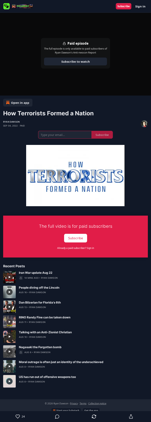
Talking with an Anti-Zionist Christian (45, 332)
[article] (75, 277)
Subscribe (123, 6)
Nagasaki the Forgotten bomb (40, 347)
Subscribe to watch (75, 61)
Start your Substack (67, 410)
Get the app (91, 410)
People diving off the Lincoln (39, 287)
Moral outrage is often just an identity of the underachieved (61, 362)
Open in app (20, 103)
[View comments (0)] (57, 416)
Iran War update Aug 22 (35, 273)
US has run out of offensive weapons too (47, 377)
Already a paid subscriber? (75, 248)
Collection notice (97, 403)
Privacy (74, 403)
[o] (9, 277)
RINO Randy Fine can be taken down (44, 317)
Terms (83, 403)
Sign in (140, 6)
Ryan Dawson (11, 121)
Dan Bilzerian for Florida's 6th (40, 302)
